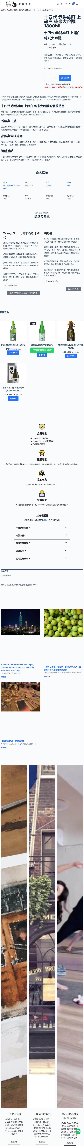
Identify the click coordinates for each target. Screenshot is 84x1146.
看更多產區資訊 (52, 281)
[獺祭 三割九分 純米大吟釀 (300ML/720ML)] (13, 373)
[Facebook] (20, 4)
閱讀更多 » (4, 677)
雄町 (69, 185)
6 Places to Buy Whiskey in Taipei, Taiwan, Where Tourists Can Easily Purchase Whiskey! (17, 667)
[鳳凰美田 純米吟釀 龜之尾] (42, 331)
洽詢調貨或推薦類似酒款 (42, 350)
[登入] (61, 4)
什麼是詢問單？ (23, 528)
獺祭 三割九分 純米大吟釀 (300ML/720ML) (13, 389)
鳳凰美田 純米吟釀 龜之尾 (42, 345)
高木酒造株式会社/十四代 (11, 186)
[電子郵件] (29, 4)
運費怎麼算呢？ (23, 543)
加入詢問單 (65, 78)
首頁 (3, 10)
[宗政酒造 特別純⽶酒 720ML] (13, 331)
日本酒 (9, 10)
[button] (42, 528)
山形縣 (48, 185)
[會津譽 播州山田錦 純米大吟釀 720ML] (70, 331)
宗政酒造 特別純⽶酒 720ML (13, 345)
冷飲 (69, 198)
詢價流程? (20, 535)
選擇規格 (13, 398)
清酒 (15, 10)
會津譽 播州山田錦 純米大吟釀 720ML (70, 346)
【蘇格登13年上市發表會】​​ (13, 741)
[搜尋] (58, 4)
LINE (45, 520)
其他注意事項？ (23, 559)
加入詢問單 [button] (13, 353)
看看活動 (42, 1142)
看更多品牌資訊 (11, 285)
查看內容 (42, 355)
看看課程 (14, 1142)
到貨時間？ (21, 551)
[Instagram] (23, 4)
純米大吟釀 (29, 185)
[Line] (26, 4)
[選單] (77, 4)
